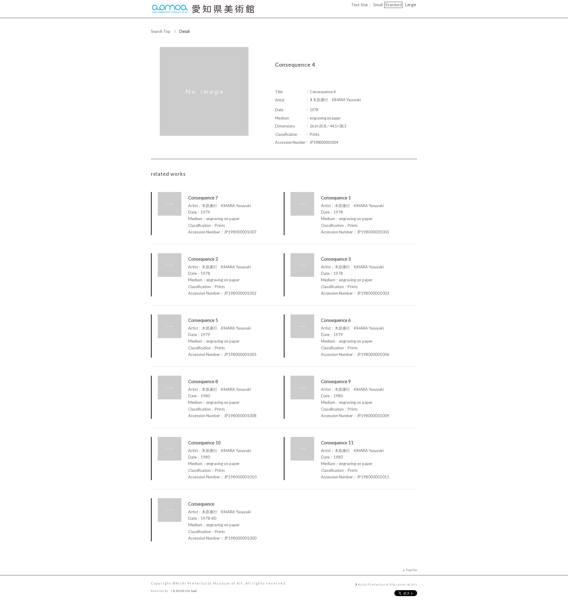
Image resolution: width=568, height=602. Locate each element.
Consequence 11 (337, 442)
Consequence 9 (336, 381)
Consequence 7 (203, 197)
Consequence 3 (336, 259)
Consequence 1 (336, 197)
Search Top (160, 31)
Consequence (201, 503)
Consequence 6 (336, 320)
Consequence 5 (203, 320)
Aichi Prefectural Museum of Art (387, 584)
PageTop (411, 570)
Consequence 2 (203, 259)
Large (410, 4)
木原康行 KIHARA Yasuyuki (337, 100)
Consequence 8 (203, 381)
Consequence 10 (204, 442)
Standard (393, 4)
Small (378, 4)
